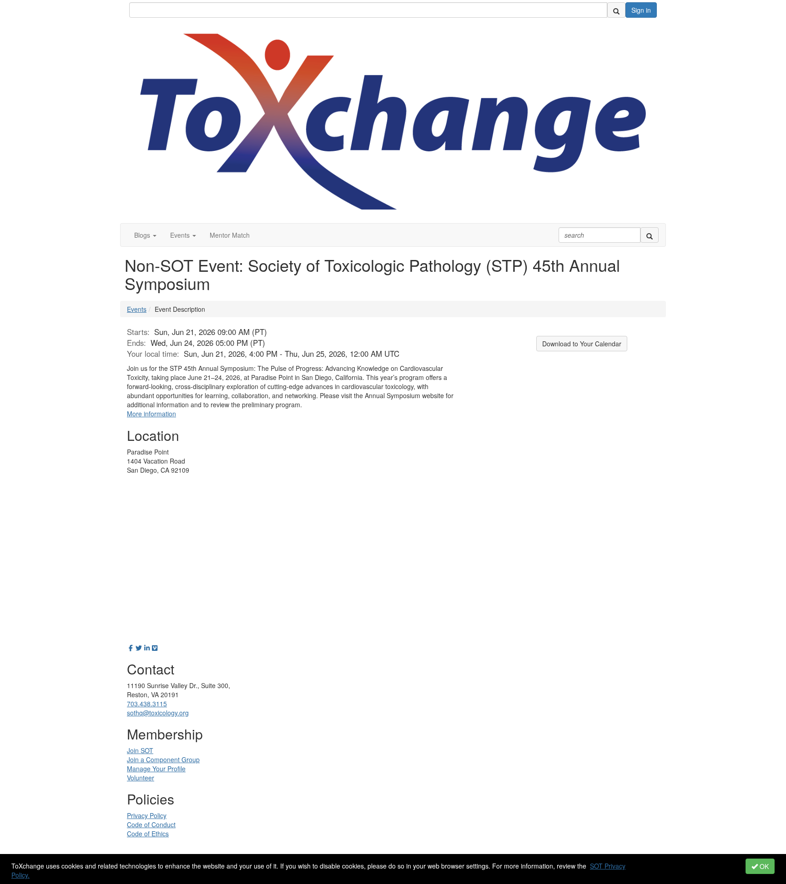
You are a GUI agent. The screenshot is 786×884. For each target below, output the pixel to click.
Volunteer (140, 777)
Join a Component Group (163, 759)
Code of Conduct (151, 824)
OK (763, 866)
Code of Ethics (148, 833)
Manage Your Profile (156, 768)
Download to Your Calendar (581, 343)
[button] (145, 235)
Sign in (641, 10)
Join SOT (140, 750)
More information (151, 413)
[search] (616, 10)
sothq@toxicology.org (158, 712)
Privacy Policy (146, 815)
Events (136, 309)
